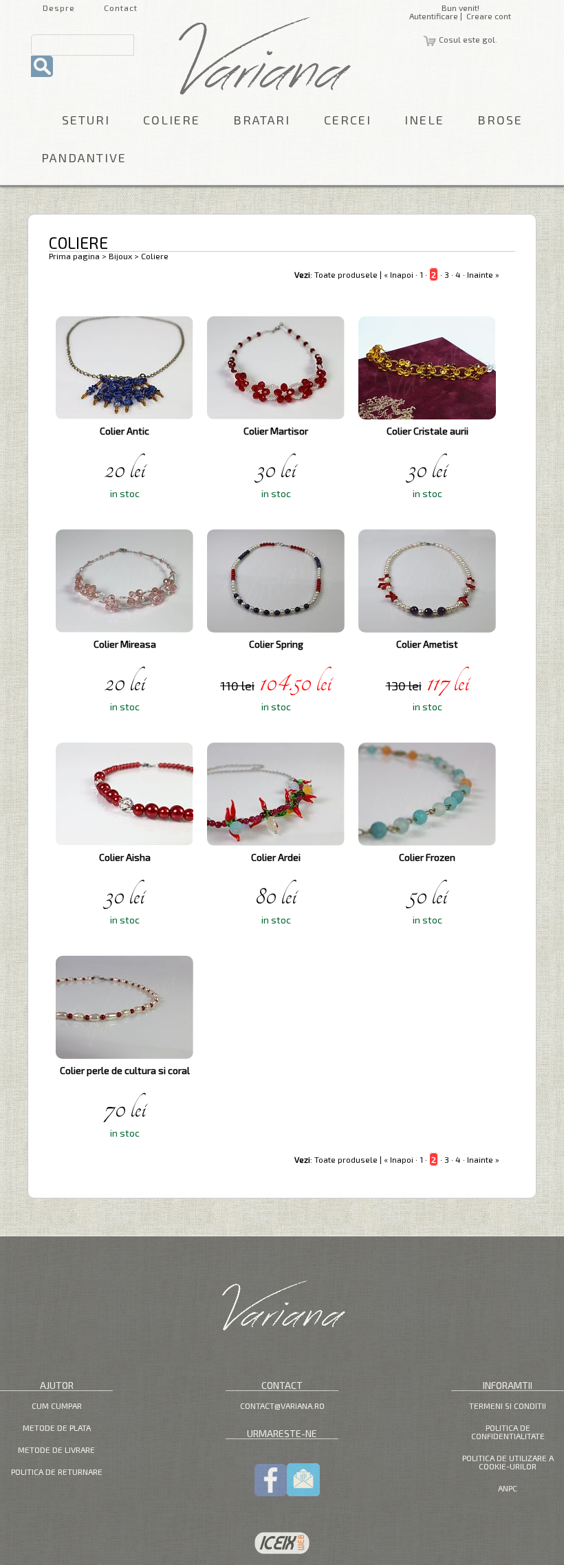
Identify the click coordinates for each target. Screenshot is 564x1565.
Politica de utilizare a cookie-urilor (508, 1462)
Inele (424, 119)
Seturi (86, 119)
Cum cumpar (57, 1405)
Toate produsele (346, 274)
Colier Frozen (427, 857)
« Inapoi (398, 274)
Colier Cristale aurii (427, 431)
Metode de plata (57, 1427)
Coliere (171, 119)
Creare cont (488, 16)
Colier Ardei (276, 857)
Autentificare (433, 16)
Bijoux (120, 256)
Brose (500, 119)
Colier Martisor (275, 431)
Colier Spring (276, 644)
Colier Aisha (125, 857)
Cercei (347, 119)
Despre (59, 7)
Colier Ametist (427, 644)
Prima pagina (74, 256)
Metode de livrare (56, 1449)
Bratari (261, 119)
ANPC (507, 1488)
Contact (121, 7)
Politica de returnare (56, 1471)
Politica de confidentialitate (508, 1432)
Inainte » (483, 274)
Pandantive (84, 157)
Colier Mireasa (125, 644)
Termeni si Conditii (507, 1405)
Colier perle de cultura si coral (125, 1070)
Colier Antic (124, 431)
